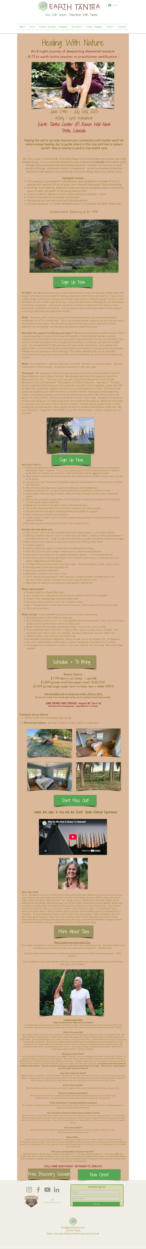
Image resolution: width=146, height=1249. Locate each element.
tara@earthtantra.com (73, 1227)
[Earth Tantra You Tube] (47, 1189)
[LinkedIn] (56, 1189)
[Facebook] (38, 1189)
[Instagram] (29, 1189)
